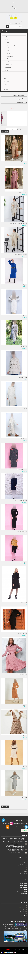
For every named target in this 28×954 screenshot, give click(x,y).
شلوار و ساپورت (9, 56)
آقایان (5, 75)
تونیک (8, 42)
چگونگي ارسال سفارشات (21, 911)
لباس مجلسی (8, 64)
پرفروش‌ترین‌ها (23, 887)
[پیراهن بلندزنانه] (14, 425)
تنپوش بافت (9, 48)
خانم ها (5, 34)
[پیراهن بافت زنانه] (14, 722)
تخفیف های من (23, 873)
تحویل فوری (6, 86)
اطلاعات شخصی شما (22, 869)
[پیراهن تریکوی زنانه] (14, 548)
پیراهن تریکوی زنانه (23, 562)
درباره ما (24, 905)
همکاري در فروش (22, 915)
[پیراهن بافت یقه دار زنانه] (14, 655)
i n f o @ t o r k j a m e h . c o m (16, 852)
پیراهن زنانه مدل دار (22, 377)
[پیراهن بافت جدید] (14, 332)
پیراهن (8, 53)
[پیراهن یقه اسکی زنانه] (14, 619)
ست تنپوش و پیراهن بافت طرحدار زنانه (18, 223)
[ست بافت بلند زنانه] (14, 179)
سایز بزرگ (7, 72)
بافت (6, 39)
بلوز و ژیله (9, 50)
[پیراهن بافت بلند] (14, 271)
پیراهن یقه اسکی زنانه (22, 633)
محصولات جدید (22, 99)
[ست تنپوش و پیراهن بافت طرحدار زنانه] (14, 209)
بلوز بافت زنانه (24, 602)
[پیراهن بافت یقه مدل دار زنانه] (14, 486)
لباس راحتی (8, 59)
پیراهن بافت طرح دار (22, 315)
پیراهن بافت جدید (23, 346)
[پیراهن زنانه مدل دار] (14, 363)
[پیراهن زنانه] (14, 691)
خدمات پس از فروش (22, 913)
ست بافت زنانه (24, 161)
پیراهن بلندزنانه (24, 438)
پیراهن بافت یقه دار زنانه (22, 674)
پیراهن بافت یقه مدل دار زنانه (20, 500)
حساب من (13, 2)
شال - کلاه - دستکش (11, 45)
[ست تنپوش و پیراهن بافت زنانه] (14, 240)
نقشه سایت (23, 893)
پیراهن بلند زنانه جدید (22, 408)
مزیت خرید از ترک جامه (21, 891)
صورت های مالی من (22, 865)
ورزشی (5, 84)
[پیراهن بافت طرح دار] (14, 302)
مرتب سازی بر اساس (21, 129)
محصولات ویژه (22, 102)
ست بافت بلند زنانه (23, 192)
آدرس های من (23, 867)
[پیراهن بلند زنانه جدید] (14, 394)
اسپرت (7, 61)
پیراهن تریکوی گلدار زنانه (21, 469)
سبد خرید (13, 6)
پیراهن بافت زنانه (23, 735)
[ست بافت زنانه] (14, 148)
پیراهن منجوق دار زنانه (22, 531)
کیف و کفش (6, 81)
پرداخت (13, 8)
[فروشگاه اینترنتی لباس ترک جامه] (14, 17)
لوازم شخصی (8, 67)
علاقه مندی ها (13, 4)
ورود (13, 10)
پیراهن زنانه (24, 705)
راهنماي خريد (23, 909)
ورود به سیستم (23, 871)
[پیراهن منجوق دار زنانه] (14, 517)
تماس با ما (24, 889)
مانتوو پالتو (7, 36)
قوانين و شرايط (22, 907)
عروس (7, 70)
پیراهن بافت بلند (23, 285)
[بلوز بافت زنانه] (14, 584)
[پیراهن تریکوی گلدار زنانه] (14, 456)
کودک (5, 78)
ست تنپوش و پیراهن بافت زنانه (20, 254)
